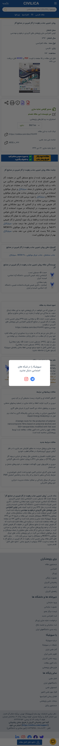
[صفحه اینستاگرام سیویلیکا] (26, 379)
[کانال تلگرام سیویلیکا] (32, 379)
